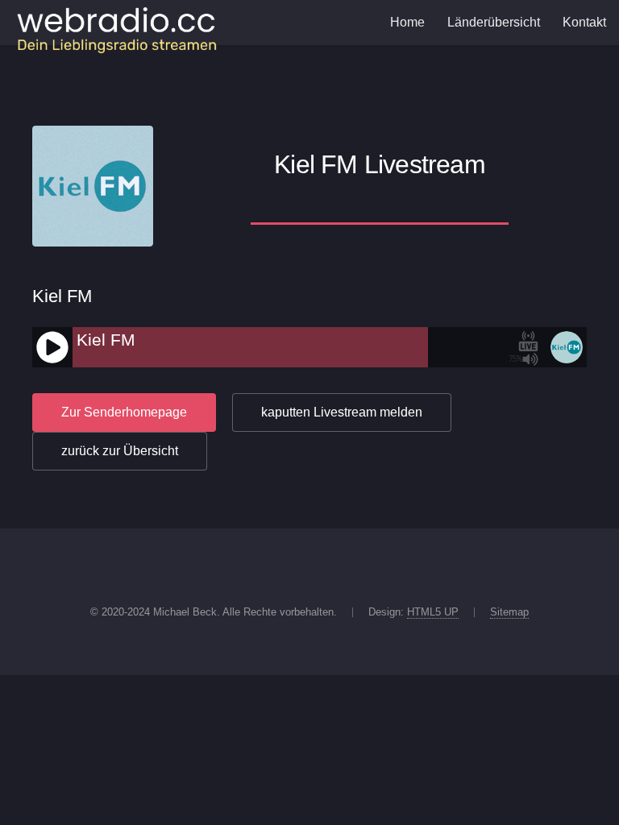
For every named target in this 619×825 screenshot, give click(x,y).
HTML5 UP (433, 612)
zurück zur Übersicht (119, 451)
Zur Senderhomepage (124, 412)
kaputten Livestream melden (341, 412)
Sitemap (509, 612)
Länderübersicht (493, 22)
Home (407, 22)
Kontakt (584, 22)
